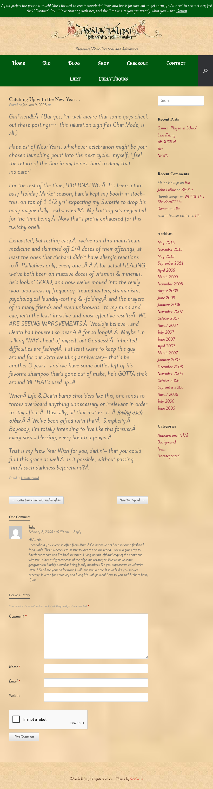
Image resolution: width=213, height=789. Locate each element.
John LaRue (167, 189)
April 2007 (166, 346)
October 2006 (168, 380)
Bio (47, 63)
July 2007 (166, 332)
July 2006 (166, 401)
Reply (77, 532)
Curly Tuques (113, 79)
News (161, 449)
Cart (75, 79)
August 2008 (168, 291)
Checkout (137, 63)
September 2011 (171, 263)
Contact (176, 63)
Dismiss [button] (181, 11)
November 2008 (170, 284)
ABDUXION (167, 142)
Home (18, 63)
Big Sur (187, 189)
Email (15, 681)
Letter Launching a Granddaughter (36, 500)
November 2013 (170, 249)
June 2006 (166, 408)
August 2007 (168, 325)
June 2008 (166, 298)
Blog (74, 63)
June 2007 (166, 339)
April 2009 (166, 270)
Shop (103, 63)
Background (167, 442)
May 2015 (166, 242)
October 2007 (168, 318)
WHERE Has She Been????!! (181, 199)
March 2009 (168, 277)
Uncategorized (30, 478)
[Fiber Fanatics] (106, 23)
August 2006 (168, 394)
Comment (18, 616)
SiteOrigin (136, 779)
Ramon (163, 208)
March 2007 (168, 353)
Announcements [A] (173, 435)
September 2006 (171, 387)
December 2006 (170, 367)
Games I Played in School (177, 128)
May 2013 (166, 256)
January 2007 (169, 360)
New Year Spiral (132, 500)
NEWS (163, 155)
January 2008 (169, 304)
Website (14, 695)
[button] (205, 70)
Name (15, 667)
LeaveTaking (166, 135)
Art (160, 149)
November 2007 (170, 311)
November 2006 (170, 373)
